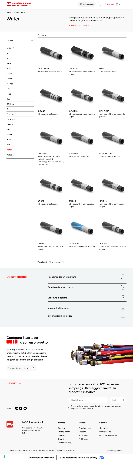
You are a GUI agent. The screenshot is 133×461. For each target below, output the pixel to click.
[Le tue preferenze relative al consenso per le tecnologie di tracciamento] (4, 456)
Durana (41, 111)
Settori (9, 40)
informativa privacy (105, 406)
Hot (8, 99)
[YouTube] (25, 408)
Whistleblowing (64, 442)
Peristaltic (10, 119)
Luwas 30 (42, 153)
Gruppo (61, 435)
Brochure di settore (57, 297)
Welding (10, 155)
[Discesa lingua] (118, 4)
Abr (7, 53)
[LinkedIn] (16, 408)
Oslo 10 (72, 201)
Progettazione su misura (18, 368)
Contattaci (109, 4)
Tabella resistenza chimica (61, 287)
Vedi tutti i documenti (80, 25)
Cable (9, 73)
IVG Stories (83, 439)
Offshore (10, 104)
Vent (8, 144)
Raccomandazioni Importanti (62, 276)
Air (7, 58)
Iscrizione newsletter (108, 435)
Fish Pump (104, 111)
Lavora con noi (105, 431)
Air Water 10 (43, 68)
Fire (8, 89)
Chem (9, 78)
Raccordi (82, 431)
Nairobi (41, 201)
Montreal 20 (105, 153)
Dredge (9, 83)
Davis (102, 68)
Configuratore (88, 4)
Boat (8, 68)
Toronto (103, 243)
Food (8, 94)
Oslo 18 (103, 201)
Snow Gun (73, 243)
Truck (8, 139)
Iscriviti (115, 400)
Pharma (9, 124)
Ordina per (43, 35)
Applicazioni (84, 435)
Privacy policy (64, 431)
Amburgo (73, 68)
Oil (7, 109)
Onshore (10, 114)
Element (120, 450)
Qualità (61, 439)
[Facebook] (20, 408)
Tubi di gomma (85, 428)
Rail (7, 129)
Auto (8, 63)
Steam (9, 134)
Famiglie (10, 48)
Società (61, 428)
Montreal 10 (74, 153)
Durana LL (73, 111)
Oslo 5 (41, 243)
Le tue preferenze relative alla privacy (78, 457)
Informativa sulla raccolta (41, 457)
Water (9, 149)
